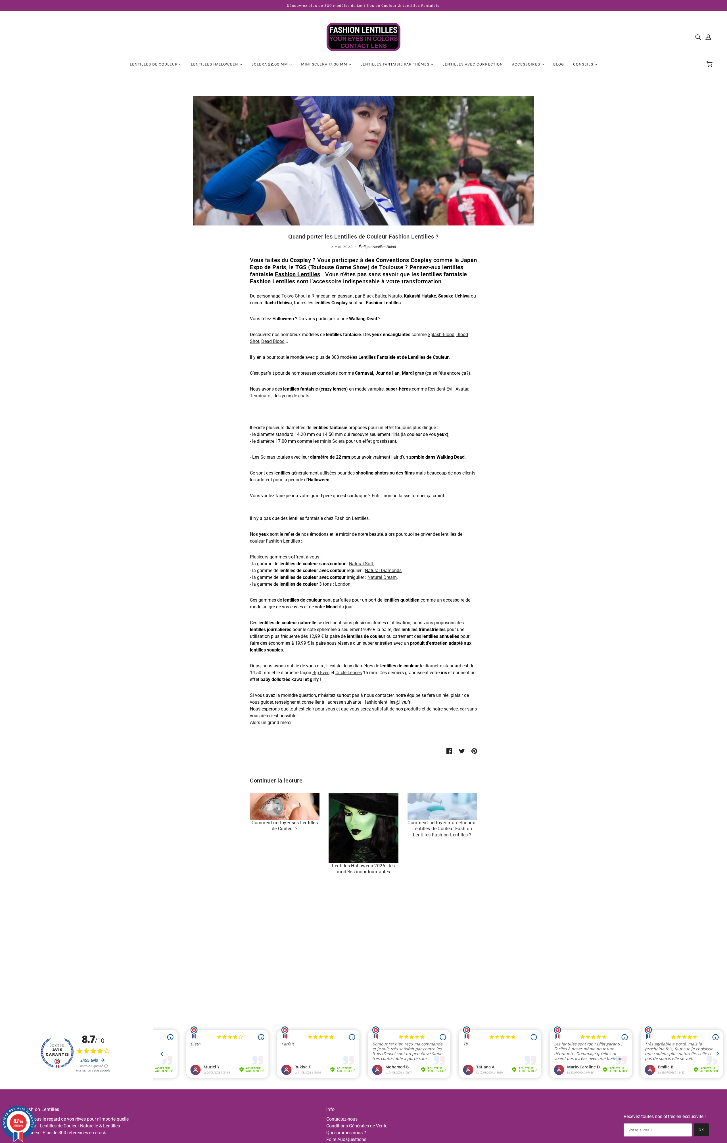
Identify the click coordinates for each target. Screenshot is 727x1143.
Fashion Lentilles (297, 274)
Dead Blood (273, 341)
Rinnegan (321, 296)
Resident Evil (441, 389)
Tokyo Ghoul (294, 296)
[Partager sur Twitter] (462, 751)
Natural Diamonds (383, 570)
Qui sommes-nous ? (346, 1132)
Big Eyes (320, 672)
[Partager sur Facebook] (449, 751)
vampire (375, 389)
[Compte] (708, 37)
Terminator (260, 395)
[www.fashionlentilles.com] (363, 36)
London (342, 584)
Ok (701, 1129)
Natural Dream (382, 577)
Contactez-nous (342, 1119)
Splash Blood (441, 334)
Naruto (395, 296)
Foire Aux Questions (346, 1139)
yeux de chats (295, 395)
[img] (698, 37)
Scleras (267, 457)
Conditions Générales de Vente (356, 1126)
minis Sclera (332, 441)
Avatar (462, 389)
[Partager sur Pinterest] (474, 751)
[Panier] (710, 64)
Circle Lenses (348, 672)
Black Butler (374, 296)
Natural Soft (361, 563)
